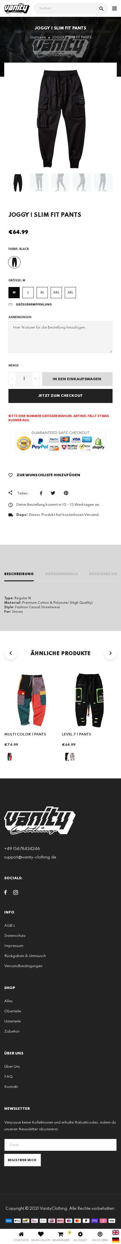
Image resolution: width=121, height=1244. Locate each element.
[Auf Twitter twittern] (54, 493)
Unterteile (12, 1021)
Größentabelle (61, 574)
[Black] (14, 262)
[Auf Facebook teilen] (42, 493)
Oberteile (12, 1011)
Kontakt (11, 1087)
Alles (8, 1001)
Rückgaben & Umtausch (25, 956)
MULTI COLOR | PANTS (25, 734)
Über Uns (12, 1066)
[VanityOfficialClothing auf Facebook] (5, 893)
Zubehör (12, 1031)
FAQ (8, 1077)
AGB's (9, 926)
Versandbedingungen (23, 966)
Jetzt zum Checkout (60, 396)
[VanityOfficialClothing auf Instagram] (15, 893)
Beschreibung (19, 574)
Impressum (13, 946)
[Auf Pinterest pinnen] (67, 493)
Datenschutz (15, 936)
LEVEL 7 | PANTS (76, 734)
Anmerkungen (20, 317)
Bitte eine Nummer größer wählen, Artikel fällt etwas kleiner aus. (58, 418)
